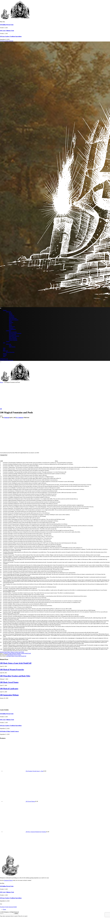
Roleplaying (12, 326)
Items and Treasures (13, 319)
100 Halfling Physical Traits (6, 24)
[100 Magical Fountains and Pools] (28, 450)
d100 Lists (8, 311)
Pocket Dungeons (10, 352)
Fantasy (5, 310)
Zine (4, 349)
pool (20, 652)
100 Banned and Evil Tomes (14, 654)
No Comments (19, 417)
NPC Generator (12, 337)
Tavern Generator (13, 340)
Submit (16, 913)
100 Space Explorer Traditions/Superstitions (11, 36)
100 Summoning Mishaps (9, 695)
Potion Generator (13, 338)
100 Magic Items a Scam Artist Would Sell (16, 656)
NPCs (10, 323)
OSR (4, 348)
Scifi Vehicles (12, 346)
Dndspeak (6, 417)
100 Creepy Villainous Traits (7, 30)
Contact (5, 355)
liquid (5, 652)
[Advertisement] (55, 396)
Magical (12, 652)
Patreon (5, 353)
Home (1, 382)
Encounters (11, 317)
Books (10, 313)
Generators (8, 330)
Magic (10, 321)
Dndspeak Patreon (8, 880)
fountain (2, 652)
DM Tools (5, 350)
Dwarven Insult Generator (15, 333)
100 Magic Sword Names (9, 682)
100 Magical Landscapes (9, 689)
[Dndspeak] (15, 381)
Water (22, 652)
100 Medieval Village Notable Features (9, 731)
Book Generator (13, 332)
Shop (4, 356)
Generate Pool (4, 455)
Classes (10, 314)
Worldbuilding (12, 329)
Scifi (4, 342)
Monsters (11, 322)
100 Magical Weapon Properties (12, 669)
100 (1, 408)
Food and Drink (13, 318)
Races (10, 325)
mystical (16, 652)
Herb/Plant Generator (14, 336)
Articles (8, 341)
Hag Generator (12, 334)
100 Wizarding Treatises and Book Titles (15, 676)
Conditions (11, 315)
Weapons (11, 327)
